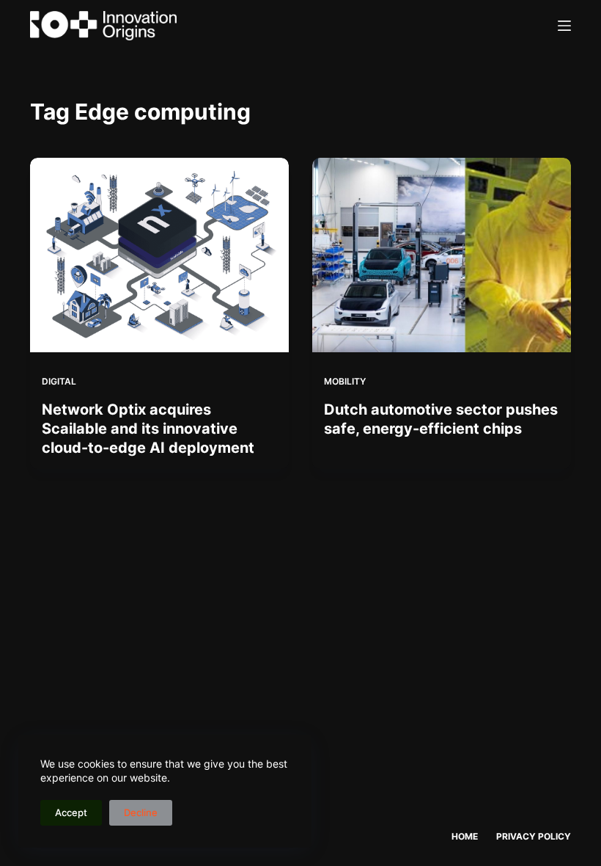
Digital (59, 381)
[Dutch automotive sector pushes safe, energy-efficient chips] (441, 255)
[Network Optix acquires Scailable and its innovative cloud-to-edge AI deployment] (159, 255)
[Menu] (564, 25)
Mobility (345, 381)
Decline (141, 812)
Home (464, 836)
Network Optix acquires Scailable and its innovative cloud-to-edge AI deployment (148, 428)
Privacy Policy (533, 836)
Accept (71, 812)
